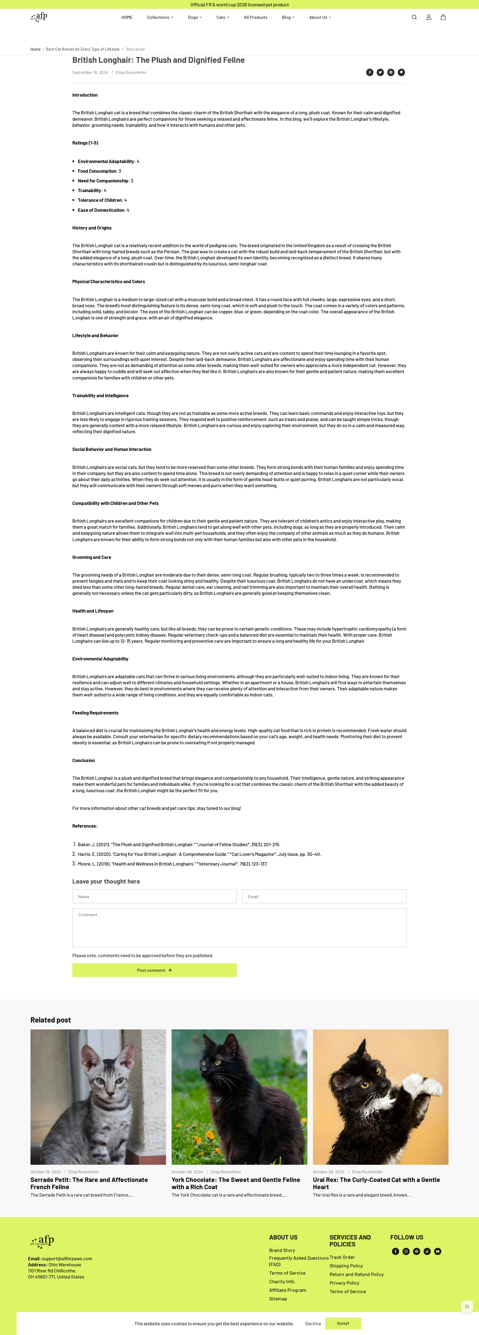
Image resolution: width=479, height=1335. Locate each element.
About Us (318, 17)
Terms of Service (287, 1273)
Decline (313, 1323)
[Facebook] (370, 72)
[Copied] (401, 72)
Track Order (342, 1257)
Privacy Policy (344, 1283)
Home (35, 49)
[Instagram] (406, 1251)
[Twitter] (380, 72)
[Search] (414, 17)
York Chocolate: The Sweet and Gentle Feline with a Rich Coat (236, 1183)
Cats (220, 17)
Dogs (193, 17)
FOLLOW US (406, 1237)
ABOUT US (283, 1237)
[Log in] (429, 17)
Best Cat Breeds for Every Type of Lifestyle (83, 49)
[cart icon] (443, 17)
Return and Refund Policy (357, 1274)
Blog (286, 17)
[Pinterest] (391, 72)
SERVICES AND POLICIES (350, 1241)
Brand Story (282, 1250)
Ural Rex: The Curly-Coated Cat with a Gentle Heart (376, 1183)
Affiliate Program (287, 1290)
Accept (343, 1323)
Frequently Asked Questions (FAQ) (299, 1261)
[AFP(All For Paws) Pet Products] (38, 17)
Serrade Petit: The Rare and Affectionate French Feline (89, 1183)
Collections (158, 17)
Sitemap (278, 1298)
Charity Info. (282, 1281)
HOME (127, 17)
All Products (255, 17)
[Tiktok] (427, 1251)
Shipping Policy (346, 1265)
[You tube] (437, 1251)
